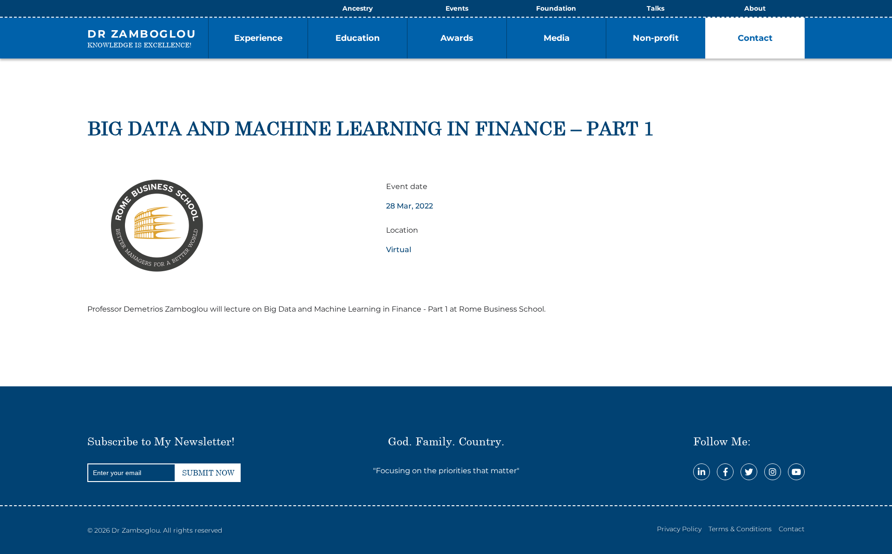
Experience (258, 38)
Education (357, 38)
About (755, 8)
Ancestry (357, 8)
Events (457, 8)
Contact (755, 38)
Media (557, 38)
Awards (456, 38)
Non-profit (656, 38)
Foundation (556, 8)
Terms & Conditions (740, 529)
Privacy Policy (679, 529)
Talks (655, 8)
